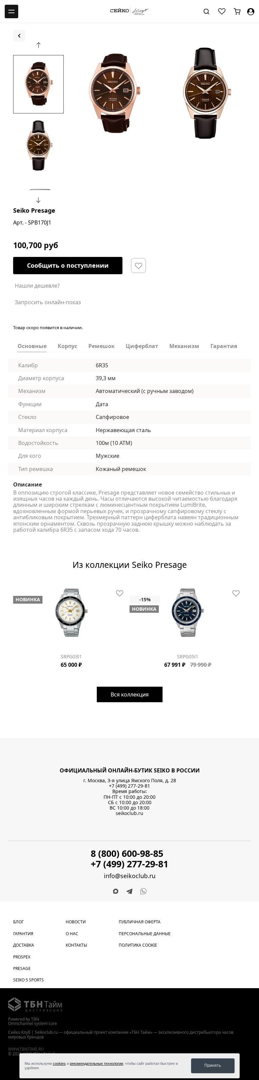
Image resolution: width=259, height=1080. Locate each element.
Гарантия (23, 934)
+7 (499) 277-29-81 (129, 786)
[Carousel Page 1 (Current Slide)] (71, 46)
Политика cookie (138, 945)
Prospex (21, 957)
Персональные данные (145, 934)
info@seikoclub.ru (129, 875)
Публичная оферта (140, 922)
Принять (212, 1065)
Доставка (23, 945)
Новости (76, 922)
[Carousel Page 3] (23, 584)
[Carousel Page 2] (75, 46)
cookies (59, 1063)
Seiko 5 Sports (28, 980)
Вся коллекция (130, 694)
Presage (22, 968)
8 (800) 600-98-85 (127, 853)
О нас (72, 934)
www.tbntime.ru (26, 1049)
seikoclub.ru (129, 813)
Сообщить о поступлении (68, 265)
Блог (18, 922)
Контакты (76, 945)
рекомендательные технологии (96, 1063)
